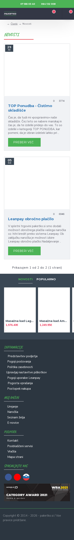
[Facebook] (8, 477)
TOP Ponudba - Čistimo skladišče (30, 108)
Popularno (46, 279)
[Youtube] (17, 477)
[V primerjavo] (9, 329)
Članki (14, 23)
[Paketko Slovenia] (26, 477)
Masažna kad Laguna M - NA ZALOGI (20, 321)
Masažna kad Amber (53, 321)
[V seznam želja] (6, 329)
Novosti (25, 279)
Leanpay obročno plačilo (31, 219)
